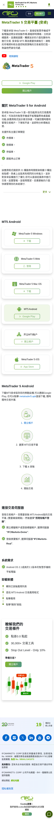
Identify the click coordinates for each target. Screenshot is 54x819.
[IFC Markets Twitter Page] (22, 737)
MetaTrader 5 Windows (30, 233)
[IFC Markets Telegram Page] (48, 737)
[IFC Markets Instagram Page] (14, 737)
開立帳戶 (39, 14)
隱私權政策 (7, 788)
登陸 (29, 14)
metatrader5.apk (27, 396)
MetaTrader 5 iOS (30, 359)
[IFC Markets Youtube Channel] (39, 737)
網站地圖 (15, 780)
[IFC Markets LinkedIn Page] (31, 737)
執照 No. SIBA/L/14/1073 (22, 759)
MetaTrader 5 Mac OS (30, 284)
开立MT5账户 (30, 334)
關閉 (27, 814)
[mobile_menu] (49, 13)
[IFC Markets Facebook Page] (5, 737)
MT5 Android (30, 309)
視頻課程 (13, 56)
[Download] (49, 4)
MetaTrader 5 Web (30, 259)
